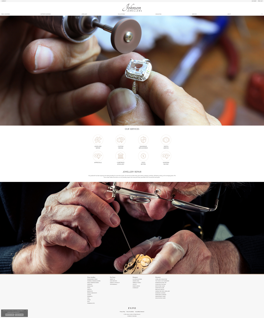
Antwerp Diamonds (45, 14)
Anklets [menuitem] (89, 289)
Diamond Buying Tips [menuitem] (160, 282)
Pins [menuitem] (88, 298)
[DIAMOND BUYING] (166, 156)
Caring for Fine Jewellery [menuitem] (162, 291)
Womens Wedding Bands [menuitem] (94, 281)
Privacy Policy (122, 311)
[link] (3, 1)
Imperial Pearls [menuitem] (137, 282)
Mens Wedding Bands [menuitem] (93, 282)
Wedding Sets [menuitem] (91, 303)
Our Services (113, 281)
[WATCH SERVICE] (166, 140)
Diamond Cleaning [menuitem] (160, 293)
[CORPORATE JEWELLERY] (120, 156)
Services (194, 14)
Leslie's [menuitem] (135, 284)
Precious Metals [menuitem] (159, 289)
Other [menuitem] (89, 299)
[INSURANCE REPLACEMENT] (143, 140)
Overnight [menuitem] (135, 287)
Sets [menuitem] (88, 301)
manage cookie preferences (13, 312)
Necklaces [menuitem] (90, 286)
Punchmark (134, 316)
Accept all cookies (19, 314)
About (229, 14)
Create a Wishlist (115, 282)
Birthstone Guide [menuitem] (160, 286)
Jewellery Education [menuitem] (161, 279)
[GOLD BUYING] (143, 156)
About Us (112, 279)
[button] (253, 1)
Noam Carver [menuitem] (136, 286)
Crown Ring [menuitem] (136, 281)
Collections (121, 14)
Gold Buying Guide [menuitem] (160, 298)
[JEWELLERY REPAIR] (98, 140)
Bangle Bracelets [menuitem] (92, 293)
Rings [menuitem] (88, 287)
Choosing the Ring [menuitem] (160, 284)
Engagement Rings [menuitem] (92, 279)
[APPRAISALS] (98, 156)
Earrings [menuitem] (89, 284)
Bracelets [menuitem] (90, 291)
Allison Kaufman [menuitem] (137, 279)
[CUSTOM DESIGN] (120, 140)
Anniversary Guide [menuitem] (160, 296)
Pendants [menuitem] (89, 296)
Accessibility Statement (139, 311)
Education (158, 14)
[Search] (262, 14)
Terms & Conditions (130, 311)
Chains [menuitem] (89, 294)
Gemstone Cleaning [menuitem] (160, 294)
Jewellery (84, 14)
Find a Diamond (5, 14)
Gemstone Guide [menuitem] (159, 287)
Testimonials (113, 284)
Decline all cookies (10, 314)
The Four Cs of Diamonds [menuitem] (162, 281)
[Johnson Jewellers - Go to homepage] (132, 8)
